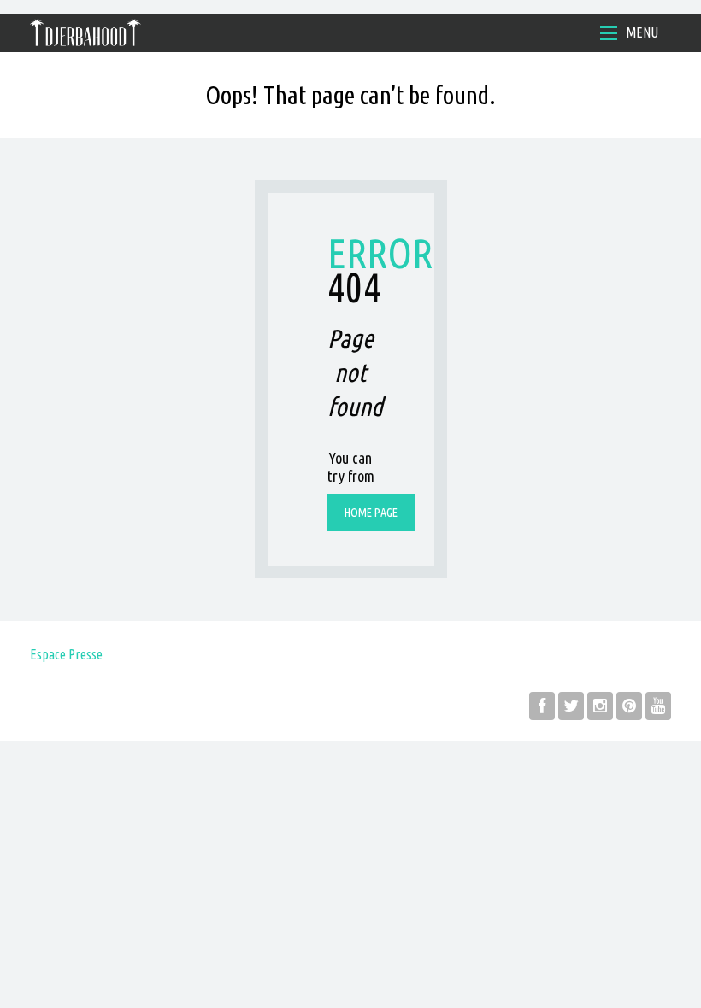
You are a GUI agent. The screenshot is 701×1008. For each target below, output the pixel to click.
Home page (371, 512)
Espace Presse (66, 654)
